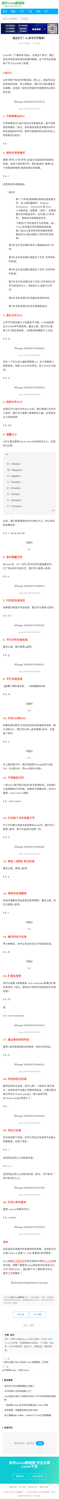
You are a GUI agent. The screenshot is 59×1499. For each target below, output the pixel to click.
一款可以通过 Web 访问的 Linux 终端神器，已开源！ (26, 1362)
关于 (47, 11)
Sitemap (37, 1496)
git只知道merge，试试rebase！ (16, 1370)
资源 (38, 11)
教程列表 (13, 1487)
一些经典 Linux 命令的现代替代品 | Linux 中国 (26, 1405)
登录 (40, 1443)
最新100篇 (44, 1487)
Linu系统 (49, 1261)
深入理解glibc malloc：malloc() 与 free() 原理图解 (27, 1415)
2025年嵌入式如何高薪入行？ (18, 1391)
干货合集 (24, 19)
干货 (22, 11)
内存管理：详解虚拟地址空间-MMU (21, 1410)
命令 (25, 1325)
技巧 (32, 1325)
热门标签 (22, 1487)
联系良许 (20, 1476)
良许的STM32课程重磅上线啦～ (19, 1386)
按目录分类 (33, 1487)
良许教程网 (19, 1261)
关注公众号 (38, 1476)
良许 (12, 1335)
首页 (5, 11)
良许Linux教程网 (10, 19)
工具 (30, 11)
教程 (13, 11)
